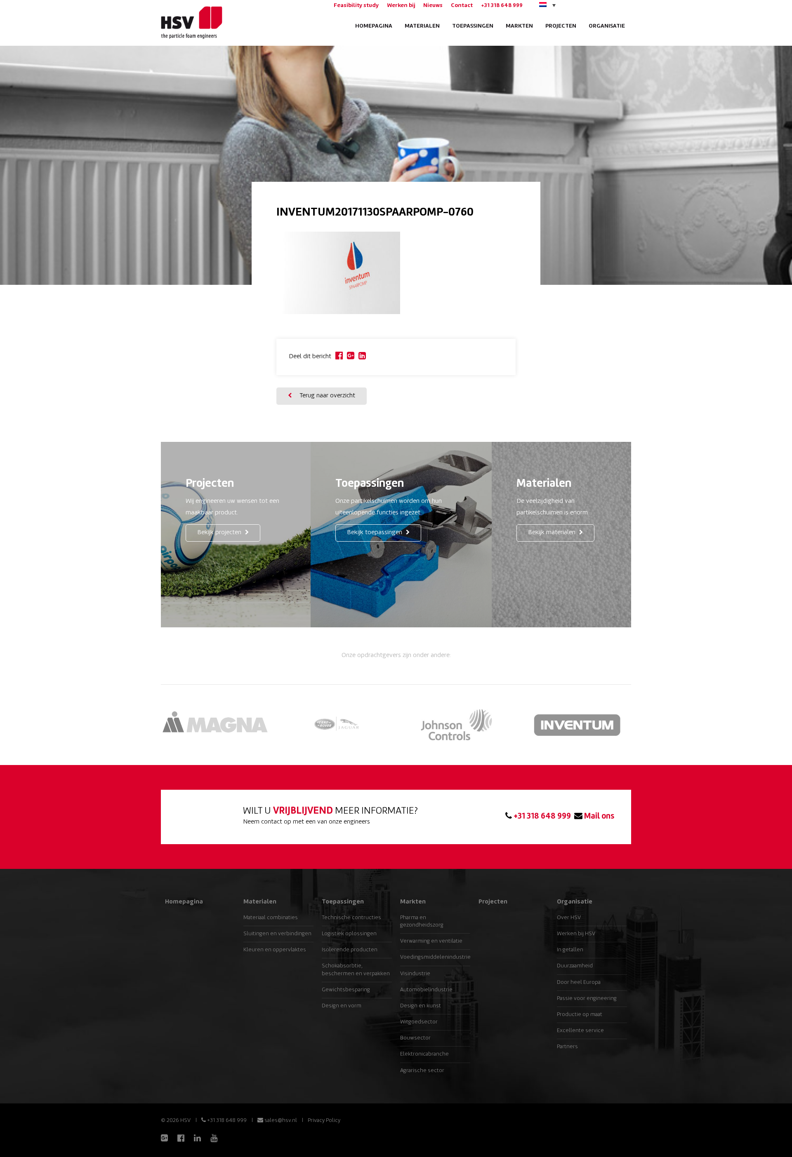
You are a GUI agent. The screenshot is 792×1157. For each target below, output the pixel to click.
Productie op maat (579, 1014)
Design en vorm (341, 1006)
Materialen (422, 26)
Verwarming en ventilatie (431, 941)
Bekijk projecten (220, 533)
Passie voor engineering (587, 998)
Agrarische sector (422, 1070)
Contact (462, 5)
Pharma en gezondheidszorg (421, 921)
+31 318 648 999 (502, 5)
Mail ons (598, 816)
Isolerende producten (349, 950)
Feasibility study (356, 5)
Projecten (560, 26)
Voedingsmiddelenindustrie (435, 957)
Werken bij (401, 5)
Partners (567, 1046)
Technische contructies (351, 917)
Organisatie (607, 26)
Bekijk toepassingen (375, 533)
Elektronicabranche (424, 1054)
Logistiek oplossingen (349, 933)
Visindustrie (415, 973)
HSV (191, 23)
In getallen (570, 950)
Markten (519, 26)
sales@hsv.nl (280, 1120)
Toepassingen (472, 26)
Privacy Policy (324, 1120)
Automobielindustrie (426, 990)
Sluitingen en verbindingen (277, 933)
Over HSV (569, 917)
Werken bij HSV (576, 933)
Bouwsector (415, 1038)
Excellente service (580, 1030)
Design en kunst (420, 1006)
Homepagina (373, 26)
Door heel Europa (579, 982)
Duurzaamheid (575, 966)
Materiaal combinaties (270, 917)
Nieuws (433, 5)
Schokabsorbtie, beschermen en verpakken (356, 969)
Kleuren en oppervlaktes (274, 950)
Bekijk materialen (552, 533)
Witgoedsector (419, 1022)
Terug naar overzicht (326, 396)
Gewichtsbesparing (346, 990)
